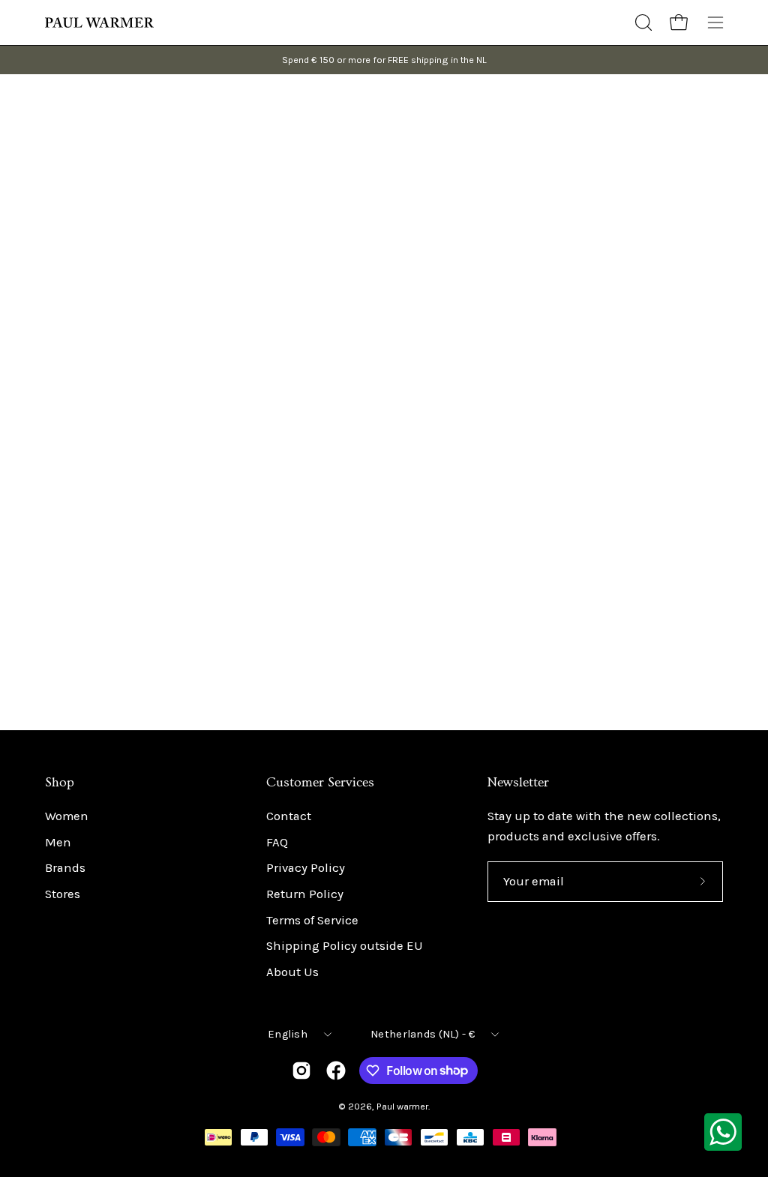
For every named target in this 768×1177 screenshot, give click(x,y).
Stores (62, 894)
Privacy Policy (305, 868)
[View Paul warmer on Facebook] (336, 1070)
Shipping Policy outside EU (344, 946)
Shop (59, 782)
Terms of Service (312, 920)
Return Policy (305, 894)
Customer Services (320, 782)
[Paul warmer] (101, 22)
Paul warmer (402, 1106)
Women (66, 816)
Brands (65, 868)
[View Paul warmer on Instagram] (301, 1070)
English (288, 1034)
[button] (642, 22)
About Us (292, 972)
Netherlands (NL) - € (422, 1034)
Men (58, 842)
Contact (288, 816)
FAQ (277, 842)
